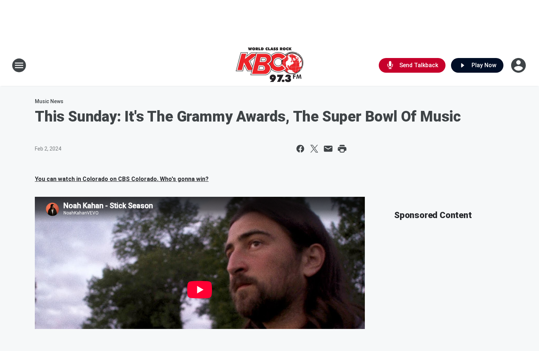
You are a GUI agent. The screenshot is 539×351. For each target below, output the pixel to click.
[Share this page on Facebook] (300, 149)
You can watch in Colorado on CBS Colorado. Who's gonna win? (122, 179)
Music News (49, 101)
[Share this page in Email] (328, 149)
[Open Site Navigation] (19, 65)
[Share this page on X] (314, 149)
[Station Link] (269, 65)
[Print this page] (342, 149)
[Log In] (519, 65)
